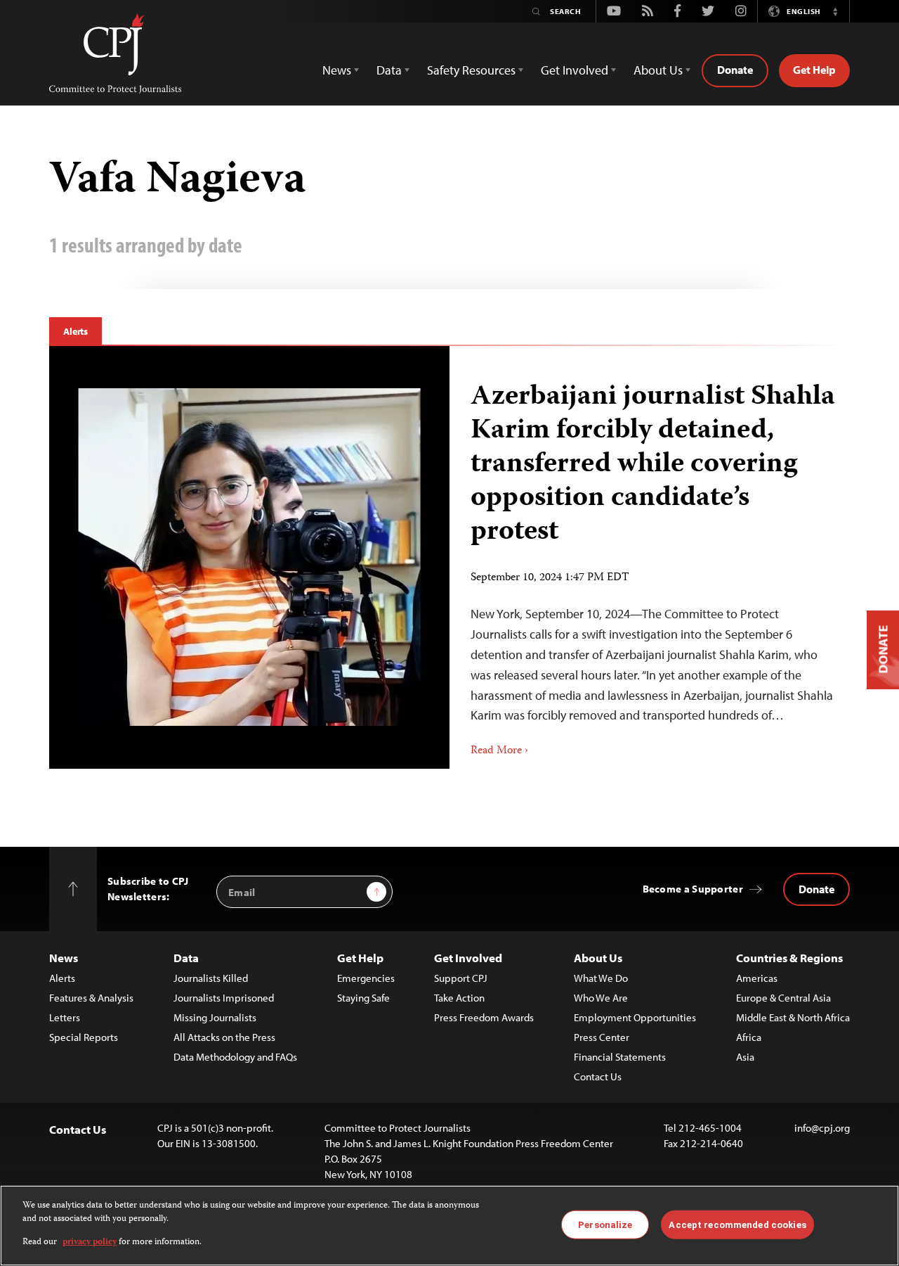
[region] (449, 1225)
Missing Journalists (214, 1017)
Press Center (601, 1037)
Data (186, 957)
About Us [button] (658, 70)
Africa (748, 1037)
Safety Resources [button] (471, 70)
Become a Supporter (693, 888)
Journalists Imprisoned (223, 997)
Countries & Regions (789, 957)
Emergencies (366, 978)
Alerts (75, 331)
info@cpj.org (822, 1127)
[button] (835, 11)
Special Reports (83, 1037)
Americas (756, 978)
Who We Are (601, 997)
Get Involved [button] (574, 70)
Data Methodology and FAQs (235, 1056)
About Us (598, 957)
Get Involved (468, 957)
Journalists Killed (210, 978)
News (63, 957)
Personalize (605, 1224)
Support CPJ (460, 978)
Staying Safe (363, 997)
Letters (64, 1017)
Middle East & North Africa (793, 1017)
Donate (735, 70)
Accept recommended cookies (737, 1224)
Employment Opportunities (635, 1017)
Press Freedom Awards (484, 1017)
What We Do (601, 978)
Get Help (814, 70)
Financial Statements (620, 1056)
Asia (745, 1056)
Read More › (499, 751)
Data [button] (389, 70)
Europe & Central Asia (783, 997)
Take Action (459, 997)
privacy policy (90, 1242)
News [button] (336, 70)
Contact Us (598, 1076)
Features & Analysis (91, 997)
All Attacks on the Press (224, 1037)
